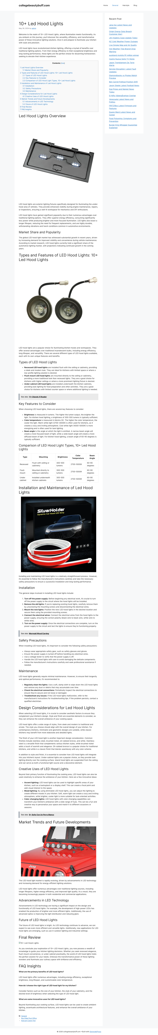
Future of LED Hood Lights (35, 104)
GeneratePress (95, 1032)
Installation (28, 86)
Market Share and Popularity (35, 70)
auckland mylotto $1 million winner (124, 55)
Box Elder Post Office (29, 1018)
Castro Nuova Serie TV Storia (121, 59)
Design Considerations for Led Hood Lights (38, 94)
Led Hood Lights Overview (31, 67)
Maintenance (29, 91)
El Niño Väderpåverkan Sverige (122, 96)
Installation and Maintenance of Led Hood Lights (40, 83)
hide (62, 63)
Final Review (26, 107)
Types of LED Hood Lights (35, 75)
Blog (135, 5)
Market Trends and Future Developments (37, 99)
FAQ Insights (26, 109)
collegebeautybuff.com (34, 5)
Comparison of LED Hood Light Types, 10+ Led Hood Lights (49, 80)
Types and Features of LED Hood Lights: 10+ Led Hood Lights (46, 73)
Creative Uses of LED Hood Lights (38, 96)
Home (105, 5)
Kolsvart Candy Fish (28, 1021)
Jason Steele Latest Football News (124, 85)
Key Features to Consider (34, 78)
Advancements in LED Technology (38, 101)
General (115, 5)
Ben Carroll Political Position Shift (123, 82)
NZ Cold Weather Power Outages (123, 41)
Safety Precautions (32, 88)
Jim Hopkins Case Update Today (123, 38)
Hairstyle (126, 5)
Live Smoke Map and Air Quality (123, 45)
